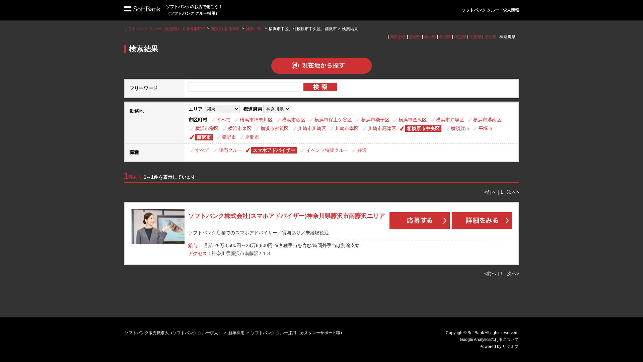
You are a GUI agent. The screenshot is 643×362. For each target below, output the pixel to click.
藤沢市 (204, 137)
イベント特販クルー (327, 150)
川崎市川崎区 (312, 128)
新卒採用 (236, 332)
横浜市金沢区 (413, 119)
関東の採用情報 (225, 28)
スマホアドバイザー (274, 150)
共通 (362, 150)
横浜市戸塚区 (450, 119)
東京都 (490, 37)
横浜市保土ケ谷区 (333, 119)
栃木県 (430, 37)
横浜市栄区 (207, 128)
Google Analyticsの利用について (489, 339)
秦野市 (229, 137)
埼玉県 (460, 37)
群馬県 (445, 37)
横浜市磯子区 (375, 119)
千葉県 (475, 37)
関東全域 (398, 37)
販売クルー (230, 150)
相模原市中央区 (423, 128)
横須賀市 (460, 128)
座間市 (252, 137)
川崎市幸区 (347, 128)
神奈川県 (254, 28)
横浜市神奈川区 (256, 119)
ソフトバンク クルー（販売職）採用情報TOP (164, 28)
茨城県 (415, 37)
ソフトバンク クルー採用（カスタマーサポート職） (297, 332)
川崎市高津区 (382, 128)
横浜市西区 (293, 119)
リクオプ (510, 346)
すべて (224, 119)
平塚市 (486, 128)
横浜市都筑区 (275, 128)
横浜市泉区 (240, 128)
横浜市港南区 (487, 119)
